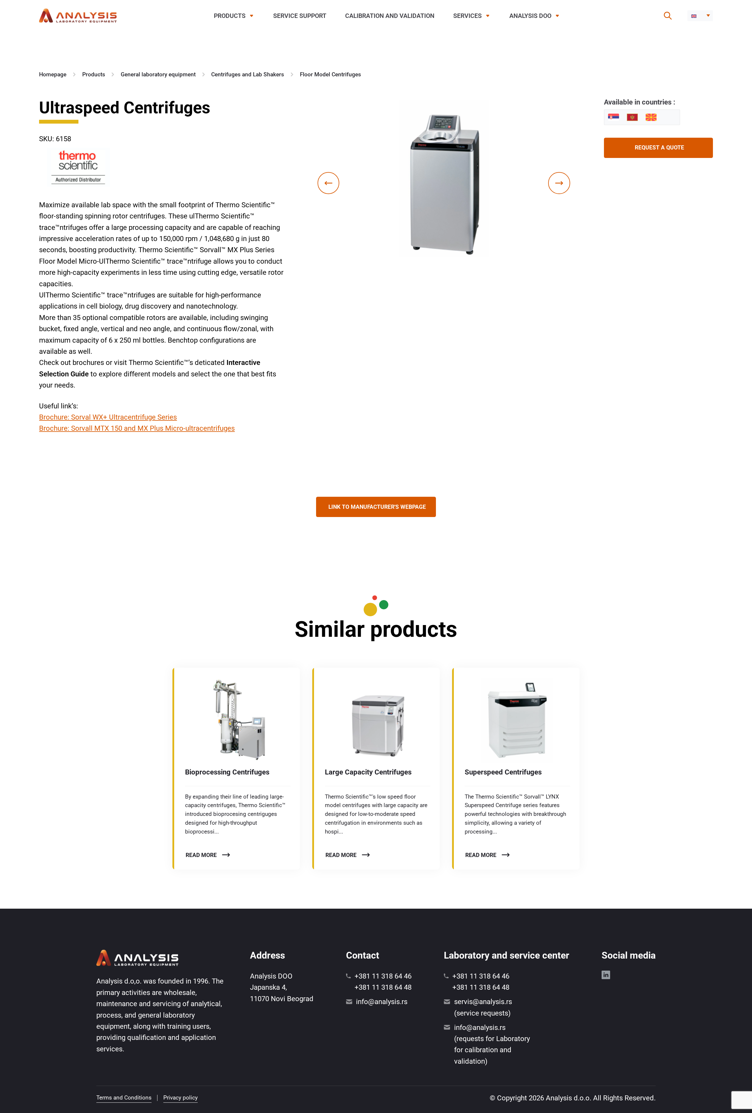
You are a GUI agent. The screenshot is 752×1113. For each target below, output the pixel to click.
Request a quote (659, 147)
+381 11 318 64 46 (383, 976)
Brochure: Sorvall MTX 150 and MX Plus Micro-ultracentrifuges (137, 428)
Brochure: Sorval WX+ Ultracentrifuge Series (108, 417)
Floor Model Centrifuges (330, 74)
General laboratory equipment (158, 74)
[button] (700, 15)
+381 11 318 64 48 (383, 987)
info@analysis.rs (381, 1002)
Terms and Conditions (124, 1098)
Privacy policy (180, 1098)
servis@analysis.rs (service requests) (483, 1007)
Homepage (52, 74)
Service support (299, 15)
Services (467, 15)
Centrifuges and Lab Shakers (247, 74)
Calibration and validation (389, 15)
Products (230, 15)
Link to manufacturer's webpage (377, 507)
